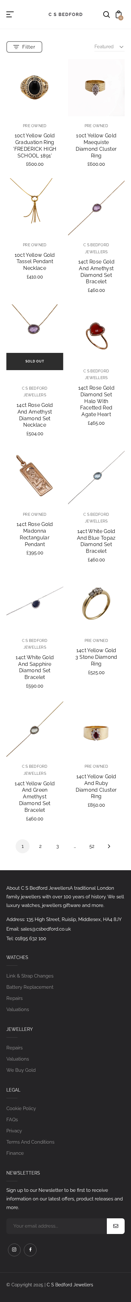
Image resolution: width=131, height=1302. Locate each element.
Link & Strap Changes (29, 976)
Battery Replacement (29, 987)
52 (91, 846)
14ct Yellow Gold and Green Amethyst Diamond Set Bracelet (35, 796)
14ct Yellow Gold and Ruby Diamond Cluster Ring (96, 786)
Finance (15, 1153)
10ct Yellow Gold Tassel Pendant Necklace (35, 261)
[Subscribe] (116, 1226)
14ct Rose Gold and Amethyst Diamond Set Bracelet (96, 272)
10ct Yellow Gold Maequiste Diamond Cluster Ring (96, 145)
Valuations (17, 1009)
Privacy (14, 1131)
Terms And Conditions (30, 1142)
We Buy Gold (21, 1070)
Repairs (14, 998)
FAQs (12, 1120)
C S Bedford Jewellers (70, 1284)
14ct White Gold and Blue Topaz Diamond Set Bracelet (96, 541)
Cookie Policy (21, 1108)
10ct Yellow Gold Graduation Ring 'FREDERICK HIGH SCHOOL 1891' (34, 145)
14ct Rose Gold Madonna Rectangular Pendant (35, 534)
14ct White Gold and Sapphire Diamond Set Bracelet (35, 667)
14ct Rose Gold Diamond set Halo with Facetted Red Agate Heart (96, 401)
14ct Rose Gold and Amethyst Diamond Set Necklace (35, 415)
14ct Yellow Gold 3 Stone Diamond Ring (96, 657)
